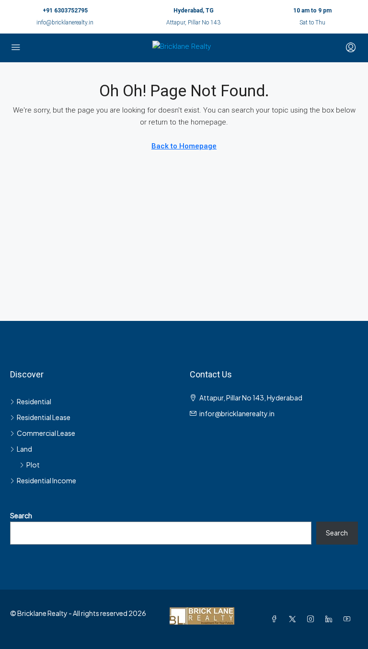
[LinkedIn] (330, 619)
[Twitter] (294, 619)
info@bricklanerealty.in (64, 22)
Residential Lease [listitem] (43, 417)
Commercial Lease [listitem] (46, 433)
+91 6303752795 (65, 10)
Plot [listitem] (33, 464)
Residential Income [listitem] (46, 480)
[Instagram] (312, 619)
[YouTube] (349, 619)
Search (21, 515)
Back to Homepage (184, 146)
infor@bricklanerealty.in (237, 413)
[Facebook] (276, 619)
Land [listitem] (24, 448)
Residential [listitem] (34, 401)
